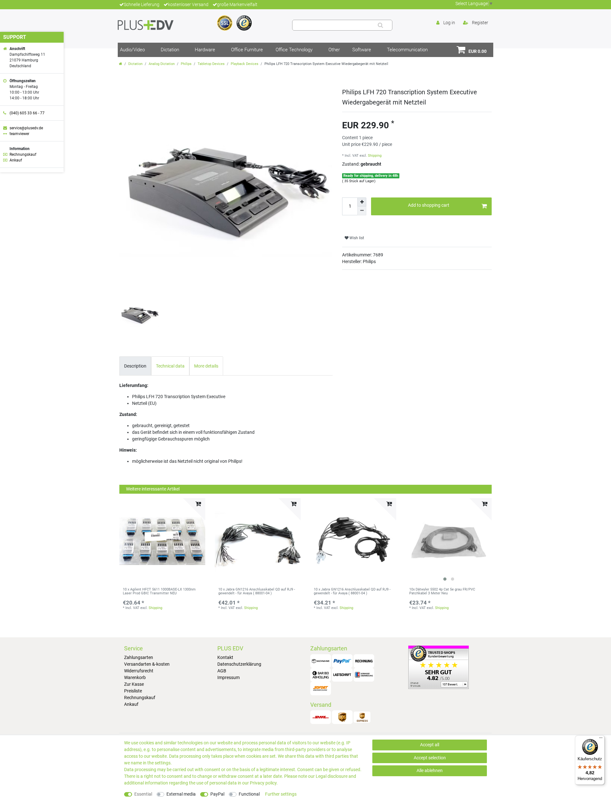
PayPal (217, 794)
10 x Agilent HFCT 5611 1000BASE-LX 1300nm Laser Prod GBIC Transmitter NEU (159, 591)
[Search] (380, 25)
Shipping (375, 156)
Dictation (170, 50)
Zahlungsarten (138, 657)
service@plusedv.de (26, 128)
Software (361, 50)
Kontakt (225, 657)
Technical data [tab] (170, 366)
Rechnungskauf (139, 697)
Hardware (205, 50)
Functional (249, 794)
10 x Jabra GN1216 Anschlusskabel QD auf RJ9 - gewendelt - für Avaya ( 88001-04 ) (256, 591)
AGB (221, 670)
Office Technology (294, 50)
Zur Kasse (134, 684)
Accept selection (430, 757)
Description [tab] (135, 366)
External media (181, 794)
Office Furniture (247, 50)
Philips (186, 64)
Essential (143, 794)
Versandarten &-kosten (147, 664)
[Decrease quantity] (361, 210)
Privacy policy (263, 782)
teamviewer (19, 134)
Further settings (281, 794)
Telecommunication (407, 50)
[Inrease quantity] (361, 201)
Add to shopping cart (428, 205)
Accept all (429, 744)
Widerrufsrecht (138, 670)
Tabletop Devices (211, 64)
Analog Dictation (162, 64)
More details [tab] (206, 366)
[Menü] (601, 739)
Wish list (356, 238)
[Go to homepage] (120, 64)
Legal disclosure (332, 776)
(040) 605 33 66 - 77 (27, 113)
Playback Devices (244, 64)
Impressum (228, 677)
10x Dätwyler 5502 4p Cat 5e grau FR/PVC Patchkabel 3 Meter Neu (442, 591)
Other (334, 50)
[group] (449, 541)
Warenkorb (135, 677)
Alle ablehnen (430, 770)
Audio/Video (132, 50)
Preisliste (133, 690)
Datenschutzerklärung (239, 664)
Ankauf (131, 704)
